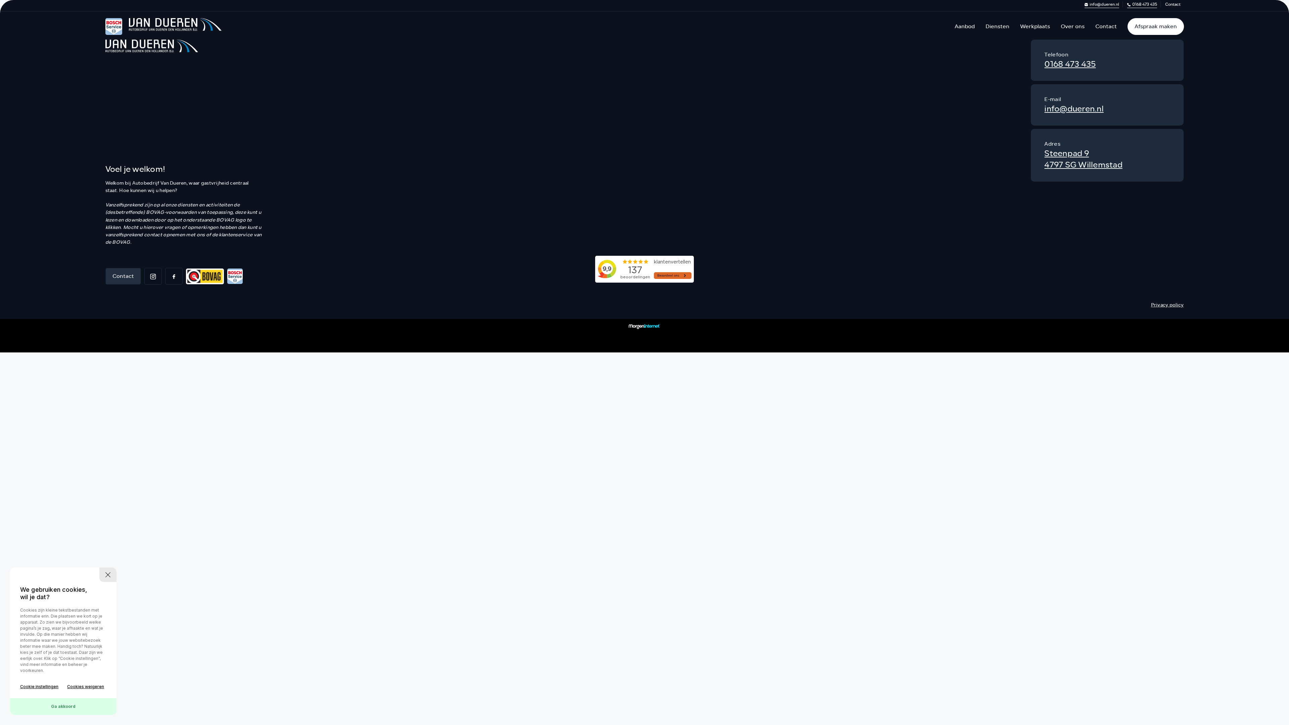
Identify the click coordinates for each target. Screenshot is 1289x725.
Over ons (1073, 26)
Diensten (997, 26)
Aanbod (965, 26)
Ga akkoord (63, 706)
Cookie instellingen (39, 686)
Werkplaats (1035, 26)
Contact (1173, 4)
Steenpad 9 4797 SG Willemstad (1083, 159)
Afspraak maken (1156, 26)
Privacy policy (1167, 304)
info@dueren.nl (1104, 4)
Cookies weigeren (85, 686)
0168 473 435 (1144, 4)
